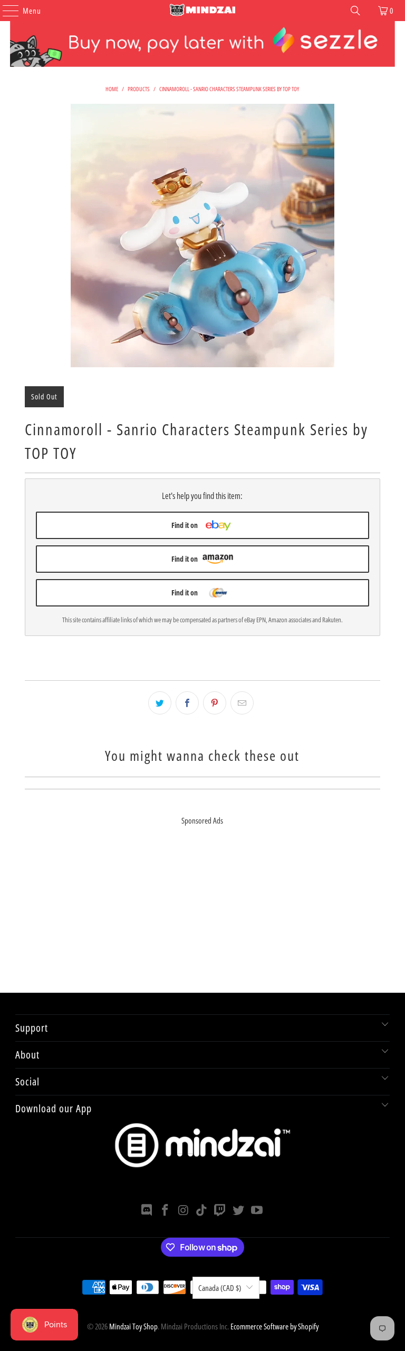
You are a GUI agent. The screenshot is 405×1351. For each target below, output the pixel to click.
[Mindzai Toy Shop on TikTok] (202, 1210)
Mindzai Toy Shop (133, 1326)
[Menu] (5, 10)
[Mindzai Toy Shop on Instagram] (183, 1210)
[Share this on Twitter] (159, 702)
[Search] (355, 10)
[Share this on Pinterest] (214, 702)
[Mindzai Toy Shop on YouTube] (257, 1210)
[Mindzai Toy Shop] (202, 10)
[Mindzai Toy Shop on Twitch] (220, 1210)
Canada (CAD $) (219, 1288)
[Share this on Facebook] (187, 702)
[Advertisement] (202, 919)
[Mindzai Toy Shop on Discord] (147, 1210)
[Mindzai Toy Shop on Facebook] (165, 1210)
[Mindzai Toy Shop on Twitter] (239, 1210)
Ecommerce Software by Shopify (274, 1326)
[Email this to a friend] (242, 702)
